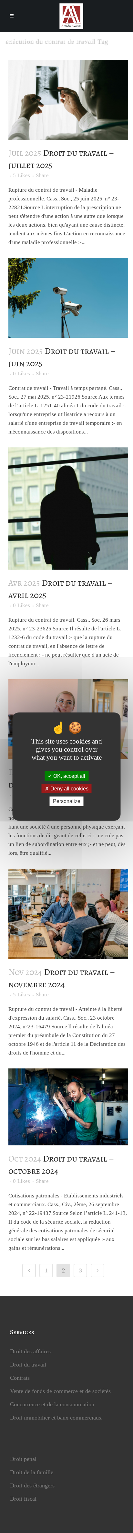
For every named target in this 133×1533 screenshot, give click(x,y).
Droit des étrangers (32, 1485)
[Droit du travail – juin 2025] (68, 298)
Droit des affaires (30, 1351)
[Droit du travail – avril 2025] (68, 508)
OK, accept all (68, 776)
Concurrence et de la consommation (52, 1404)
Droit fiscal (23, 1498)
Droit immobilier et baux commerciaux (56, 1417)
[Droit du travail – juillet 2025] (68, 100)
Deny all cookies (68, 788)
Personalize (66, 801)
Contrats (20, 1378)
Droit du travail (28, 1364)
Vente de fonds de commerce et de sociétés (60, 1391)
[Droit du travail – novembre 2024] (68, 914)
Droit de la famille (31, 1472)
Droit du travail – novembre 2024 (61, 978)
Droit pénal (23, 1459)
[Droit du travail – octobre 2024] (68, 1106)
